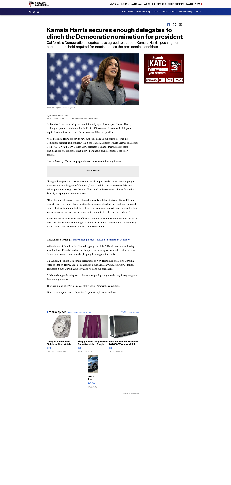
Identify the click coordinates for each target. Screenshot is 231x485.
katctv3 (31, 12)
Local (125, 4)
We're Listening (185, 11)
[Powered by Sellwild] (135, 393)
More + (198, 11)
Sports (161, 4)
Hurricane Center (169, 11)
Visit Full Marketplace (130, 312)
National (136, 4)
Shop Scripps (176, 4)
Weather (149, 4)
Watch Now (193, 4)
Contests (156, 11)
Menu (113, 4)
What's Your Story (143, 11)
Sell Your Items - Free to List (79, 312)
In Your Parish (127, 11)
